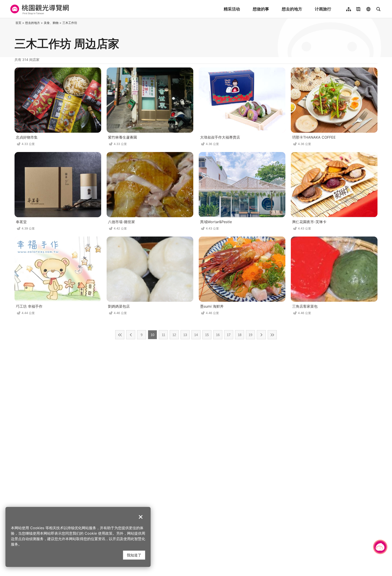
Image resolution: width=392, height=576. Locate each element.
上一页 (130, 334)
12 (174, 335)
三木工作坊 (69, 23)
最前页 (119, 334)
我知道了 (134, 555)
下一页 (261, 334)
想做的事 (261, 9)
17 (228, 335)
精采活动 (232, 9)
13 (185, 335)
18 (239, 335)
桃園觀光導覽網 (39, 9)
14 (196, 335)
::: (13, 23)
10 (152, 335)
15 (207, 335)
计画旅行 (323, 9)
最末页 (272, 334)
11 (163, 335)
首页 (18, 23)
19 (250, 335)
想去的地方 (292, 9)
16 (218, 335)
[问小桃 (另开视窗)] (380, 547)
